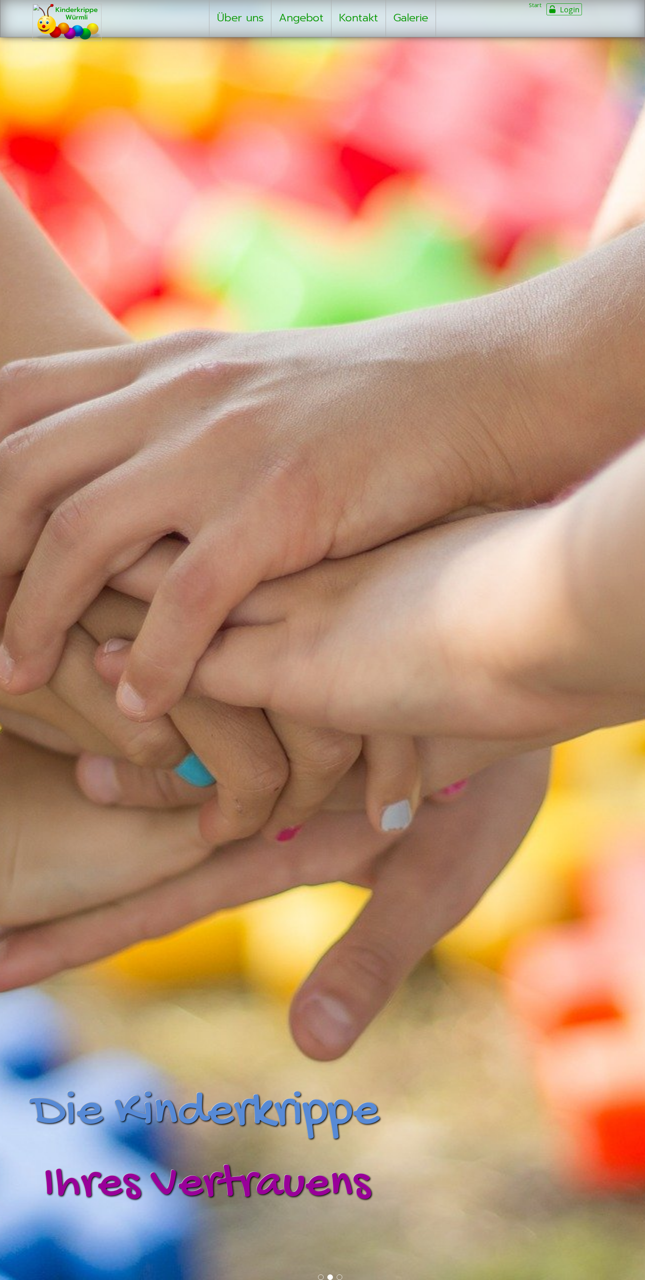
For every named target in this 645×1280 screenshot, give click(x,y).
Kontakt (358, 18)
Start (535, 5)
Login (570, 9)
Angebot (301, 18)
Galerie (410, 18)
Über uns (240, 18)
